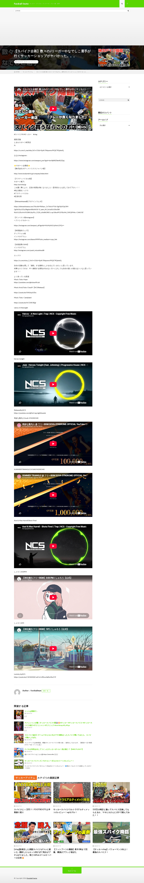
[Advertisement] (72, 29)
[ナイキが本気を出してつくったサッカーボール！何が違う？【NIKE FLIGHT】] (19, 752)
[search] (128, 10)
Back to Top (72, 871)
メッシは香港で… (31, 711)
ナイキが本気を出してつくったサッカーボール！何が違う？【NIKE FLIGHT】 (54, 749)
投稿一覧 (45, 691)
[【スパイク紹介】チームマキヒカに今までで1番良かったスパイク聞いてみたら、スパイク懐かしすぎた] (19, 738)
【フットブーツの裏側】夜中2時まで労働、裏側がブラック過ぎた (70, 850)
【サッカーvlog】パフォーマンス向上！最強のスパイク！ (110, 850)
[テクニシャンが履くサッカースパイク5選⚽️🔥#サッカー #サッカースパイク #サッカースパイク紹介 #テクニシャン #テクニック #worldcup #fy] (19, 726)
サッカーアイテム (31, 61)
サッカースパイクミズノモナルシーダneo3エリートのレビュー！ (49, 761)
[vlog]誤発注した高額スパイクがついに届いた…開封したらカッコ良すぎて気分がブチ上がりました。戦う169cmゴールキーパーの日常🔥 (32, 853)
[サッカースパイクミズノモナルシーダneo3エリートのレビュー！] (19, 764)
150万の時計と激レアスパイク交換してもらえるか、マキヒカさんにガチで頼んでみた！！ (111, 812)
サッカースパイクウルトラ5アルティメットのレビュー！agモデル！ (71, 810)
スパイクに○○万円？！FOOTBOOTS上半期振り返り (32, 810)
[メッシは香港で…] (19, 714)
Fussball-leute (32, 878)
